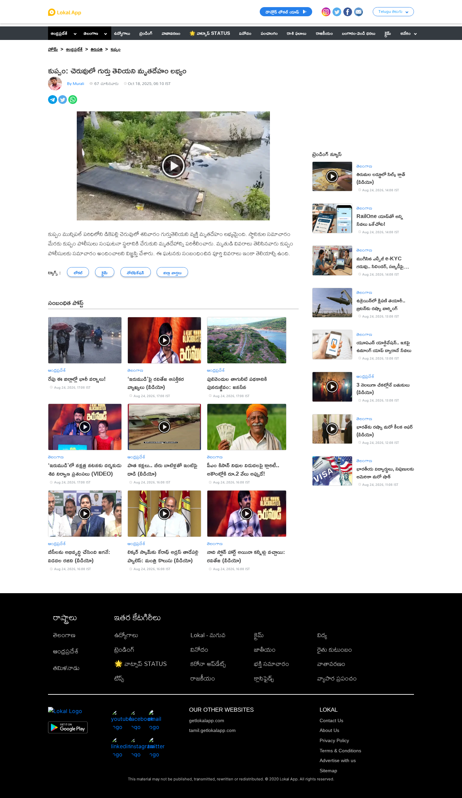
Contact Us (331, 720)
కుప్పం (115, 48)
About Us (329, 730)
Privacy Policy (334, 740)
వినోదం (199, 649)
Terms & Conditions (340, 750)
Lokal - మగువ (208, 635)
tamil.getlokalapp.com (212, 730)
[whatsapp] (73, 103)
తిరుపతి (96, 48)
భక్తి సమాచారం (271, 663)
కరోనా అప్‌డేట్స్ (208, 663)
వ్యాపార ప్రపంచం (337, 678)
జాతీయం (265, 649)
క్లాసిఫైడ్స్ (264, 678)
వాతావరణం (331, 663)
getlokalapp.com (206, 720)
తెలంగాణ (91, 33)
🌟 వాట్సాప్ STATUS (140, 663)
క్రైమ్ (259, 635)
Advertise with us (338, 760)
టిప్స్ (119, 678)
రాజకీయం (202, 678)
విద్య (322, 635)
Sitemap (328, 770)
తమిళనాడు (66, 668)
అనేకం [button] (405, 33)
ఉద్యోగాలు (126, 635)
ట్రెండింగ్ (124, 649)
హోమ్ (53, 48)
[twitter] (63, 103)
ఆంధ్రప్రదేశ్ (59, 33)
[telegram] (53, 103)
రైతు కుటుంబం (334, 649)
